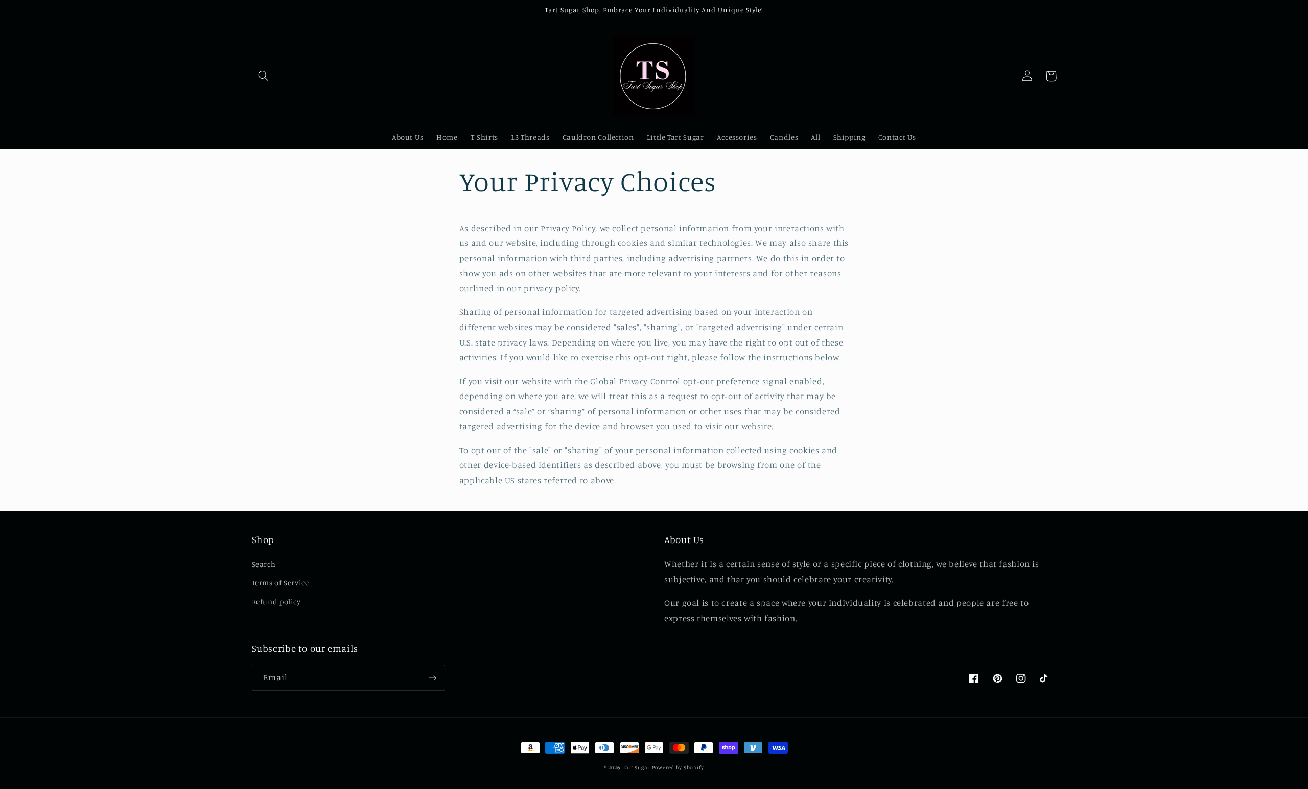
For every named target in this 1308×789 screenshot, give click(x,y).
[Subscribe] (432, 677)
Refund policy (276, 601)
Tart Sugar (636, 767)
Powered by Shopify (678, 767)
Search (264, 564)
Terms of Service (280, 582)
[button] (263, 76)
